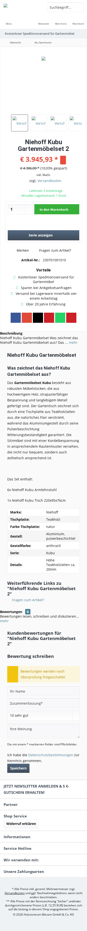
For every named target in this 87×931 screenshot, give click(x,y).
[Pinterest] (49, 318)
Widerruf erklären (21, 823)
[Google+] (27, 318)
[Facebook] (16, 318)
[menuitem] (8, 20)
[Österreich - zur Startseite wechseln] (22, 7)
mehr (73, 342)
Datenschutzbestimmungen (50, 755)
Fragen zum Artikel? (54, 250)
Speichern (18, 768)
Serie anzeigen (41, 235)
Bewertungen (11, 611)
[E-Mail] (71, 318)
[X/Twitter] (38, 318)
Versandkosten (49, 180)
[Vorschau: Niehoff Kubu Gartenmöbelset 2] (19, 123)
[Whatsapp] (60, 318)
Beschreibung (11, 333)
